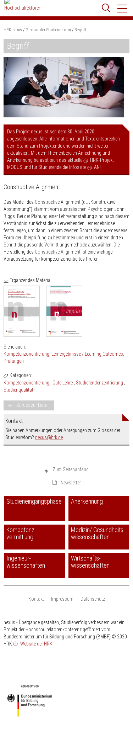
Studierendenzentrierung (99, 383)
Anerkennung (20, 160)
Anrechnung (89, 153)
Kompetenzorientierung (26, 354)
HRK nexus (13, 29)
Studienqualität (18, 390)
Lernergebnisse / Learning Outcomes (87, 354)
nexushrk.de (49, 437)
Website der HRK (35, 644)
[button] (122, 8)
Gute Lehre (62, 383)
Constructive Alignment (58, 202)
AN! (97, 167)
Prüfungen (14, 361)
